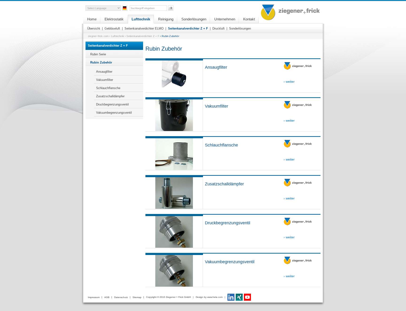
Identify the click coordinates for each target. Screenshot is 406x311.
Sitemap (137, 297)
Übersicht (93, 28)
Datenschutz (121, 297)
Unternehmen (224, 19)
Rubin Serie (98, 54)
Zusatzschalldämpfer (110, 96)
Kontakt (249, 19)
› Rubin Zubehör (169, 36)
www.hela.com (215, 297)
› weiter (289, 81)
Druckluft (218, 28)
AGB (106, 297)
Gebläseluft (112, 28)
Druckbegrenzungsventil (112, 104)
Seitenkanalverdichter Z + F (188, 28)
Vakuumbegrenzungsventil (114, 112)
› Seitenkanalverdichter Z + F (142, 36)
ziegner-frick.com (98, 36)
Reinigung (165, 19)
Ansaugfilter (104, 71)
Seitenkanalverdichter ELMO (144, 28)
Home (92, 19)
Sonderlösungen (193, 19)
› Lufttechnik (116, 36)
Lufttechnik (141, 19)
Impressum (94, 297)
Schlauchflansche (108, 88)
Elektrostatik (114, 19)
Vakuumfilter (104, 80)
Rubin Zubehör (101, 62)
